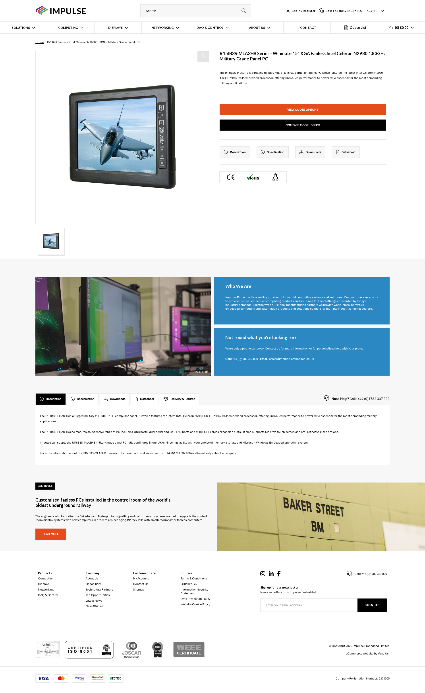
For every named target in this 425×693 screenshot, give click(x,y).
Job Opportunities (98, 595)
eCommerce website (359, 653)
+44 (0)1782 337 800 (245, 359)
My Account (141, 578)
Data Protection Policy (195, 599)
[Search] (244, 11)
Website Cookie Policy (195, 604)
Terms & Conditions (194, 578)
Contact (308, 27)
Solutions (21, 27)
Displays (115, 27)
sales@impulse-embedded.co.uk (291, 359)
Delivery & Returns (183, 399)
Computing (68, 27)
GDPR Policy (189, 584)
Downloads (313, 152)
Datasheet (348, 152)
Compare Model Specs (303, 125)
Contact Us (141, 584)
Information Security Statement (194, 591)
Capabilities (94, 584)
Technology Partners (99, 589)
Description (238, 152)
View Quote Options (302, 110)
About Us (257, 27)
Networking (162, 27)
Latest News (94, 600)
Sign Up (372, 605)
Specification (275, 152)
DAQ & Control (210, 27)
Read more (50, 534)
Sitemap (138, 589)
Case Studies (94, 606)
